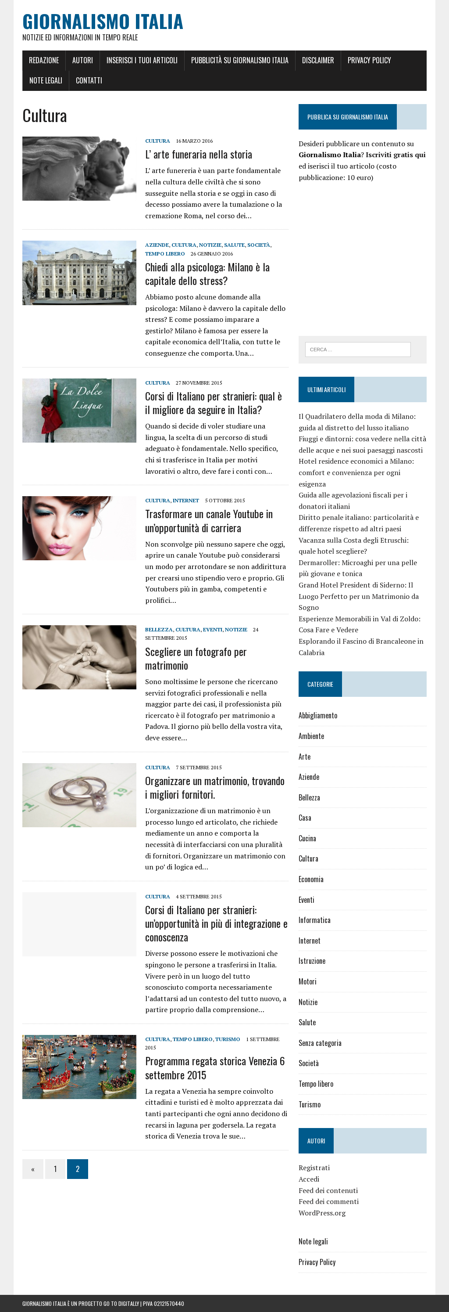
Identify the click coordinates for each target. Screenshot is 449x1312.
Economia (311, 879)
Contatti (89, 80)
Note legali (45, 80)
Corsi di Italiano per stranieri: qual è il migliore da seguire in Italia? (213, 402)
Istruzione (312, 960)
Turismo (227, 1039)
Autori (82, 60)
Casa (305, 817)
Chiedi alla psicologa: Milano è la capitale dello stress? (207, 273)
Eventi (212, 629)
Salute (234, 244)
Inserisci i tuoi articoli (142, 60)
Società (258, 244)
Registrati (314, 1167)
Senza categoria (320, 1043)
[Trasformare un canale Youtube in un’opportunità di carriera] (79, 554)
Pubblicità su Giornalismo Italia (240, 60)
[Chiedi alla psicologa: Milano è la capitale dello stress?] (79, 299)
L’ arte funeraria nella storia (198, 154)
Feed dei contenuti (328, 1190)
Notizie (210, 244)
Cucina (307, 838)
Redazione (44, 60)
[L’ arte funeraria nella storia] (79, 194)
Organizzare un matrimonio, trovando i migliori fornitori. (215, 787)
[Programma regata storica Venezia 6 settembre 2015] (79, 1093)
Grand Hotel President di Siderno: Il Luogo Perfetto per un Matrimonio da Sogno (359, 596)
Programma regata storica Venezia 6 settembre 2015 (215, 1067)
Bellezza (159, 629)
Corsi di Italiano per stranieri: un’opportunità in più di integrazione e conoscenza (216, 922)
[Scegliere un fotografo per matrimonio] (79, 683)
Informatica (315, 920)
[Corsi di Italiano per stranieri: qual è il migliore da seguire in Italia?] (79, 436)
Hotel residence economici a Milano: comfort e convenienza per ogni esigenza (356, 472)
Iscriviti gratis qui (396, 154)
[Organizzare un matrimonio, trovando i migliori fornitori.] (79, 821)
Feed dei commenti (329, 1201)
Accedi (309, 1179)
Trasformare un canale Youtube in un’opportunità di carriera (209, 520)
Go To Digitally (121, 1303)
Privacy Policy (369, 60)
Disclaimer (318, 60)
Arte (304, 756)
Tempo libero (165, 253)
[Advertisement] (372, 257)
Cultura (157, 140)
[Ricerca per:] (358, 348)
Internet (186, 500)
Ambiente (311, 736)
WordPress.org (322, 1213)
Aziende (157, 244)
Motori (308, 981)
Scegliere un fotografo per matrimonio (196, 658)
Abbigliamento (318, 715)
